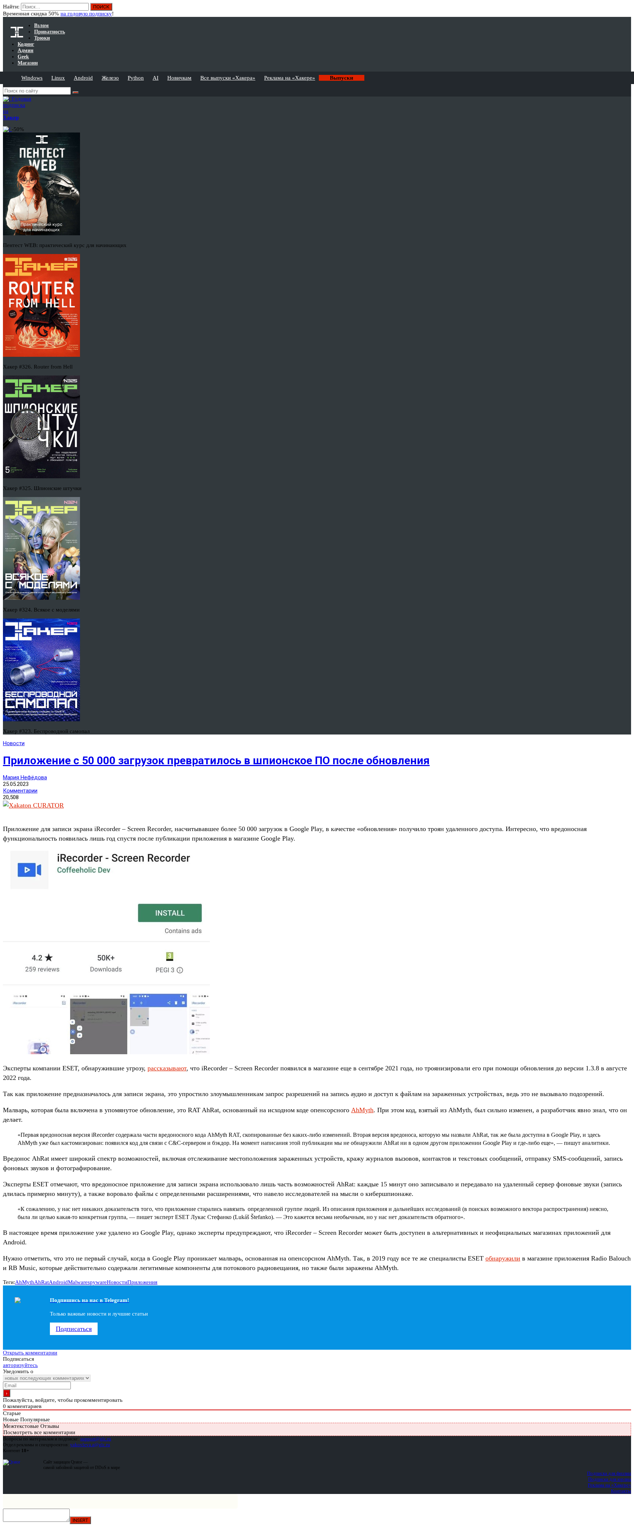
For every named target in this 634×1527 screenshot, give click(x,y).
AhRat (41, 1282)
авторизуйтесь (20, 1365)
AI (155, 78)
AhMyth (362, 1110)
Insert (80, 1520)
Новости (14, 743)
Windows (32, 78)
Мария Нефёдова (25, 777)
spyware (97, 1282)
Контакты (621, 1491)
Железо (110, 78)
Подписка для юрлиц (609, 1479)
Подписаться (74, 1328)
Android (83, 78)
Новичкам (179, 78)
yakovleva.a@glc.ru (90, 1444)
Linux (58, 78)
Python (136, 78)
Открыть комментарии (30, 1353)
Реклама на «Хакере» (289, 78)
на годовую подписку (86, 14)
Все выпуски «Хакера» (227, 78)
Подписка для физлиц (609, 1473)
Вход (626, 10)
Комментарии (20, 790)
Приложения (142, 1282)
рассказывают (166, 1068)
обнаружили (502, 1258)
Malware (78, 1282)
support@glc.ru (95, 1438)
